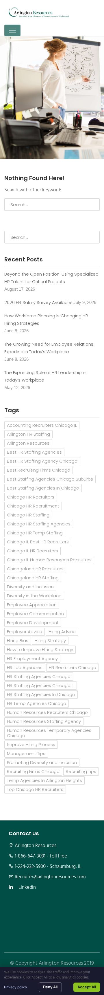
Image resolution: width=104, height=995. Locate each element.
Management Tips (26, 753)
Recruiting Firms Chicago (33, 771)
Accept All (86, 987)
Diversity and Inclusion (30, 587)
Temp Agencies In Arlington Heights (44, 780)
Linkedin (27, 887)
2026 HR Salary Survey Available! (38, 302)
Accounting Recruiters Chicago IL (42, 425)
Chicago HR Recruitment (33, 506)
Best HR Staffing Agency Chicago (42, 461)
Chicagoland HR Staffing (33, 578)
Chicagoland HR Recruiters (35, 569)
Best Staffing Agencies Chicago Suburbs (50, 479)
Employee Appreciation (32, 605)
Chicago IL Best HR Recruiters (38, 542)
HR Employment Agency (32, 658)
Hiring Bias (17, 640)
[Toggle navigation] (12, 30)
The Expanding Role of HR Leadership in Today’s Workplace (45, 376)
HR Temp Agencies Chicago (36, 703)
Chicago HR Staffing (28, 515)
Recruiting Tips (81, 771)
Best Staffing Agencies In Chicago (43, 488)
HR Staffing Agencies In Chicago (41, 694)
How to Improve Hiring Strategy (40, 649)
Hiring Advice (62, 631)
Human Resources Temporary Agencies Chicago (49, 733)
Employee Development (33, 623)
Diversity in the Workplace (34, 596)
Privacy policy (15, 987)
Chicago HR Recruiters (30, 497)
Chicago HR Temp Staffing (35, 533)
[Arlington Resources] (39, 12)
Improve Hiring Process (31, 744)
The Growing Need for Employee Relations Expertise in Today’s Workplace (48, 348)
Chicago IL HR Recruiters (32, 551)
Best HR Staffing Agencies (34, 452)
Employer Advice (24, 631)
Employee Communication (35, 614)
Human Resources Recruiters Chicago (47, 712)
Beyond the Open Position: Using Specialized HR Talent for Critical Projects (51, 278)
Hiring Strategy (50, 640)
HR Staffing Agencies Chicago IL (40, 685)
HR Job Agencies (24, 667)
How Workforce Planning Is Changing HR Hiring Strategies (46, 319)
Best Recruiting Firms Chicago (38, 470)
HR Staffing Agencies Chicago (38, 676)
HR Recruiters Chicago (72, 667)
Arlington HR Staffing (28, 434)
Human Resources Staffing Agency (44, 721)
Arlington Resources (28, 443)
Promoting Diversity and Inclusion (42, 762)
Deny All (50, 987)
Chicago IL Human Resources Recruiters (49, 560)
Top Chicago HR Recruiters (35, 789)
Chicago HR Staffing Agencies (38, 524)
